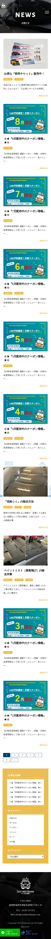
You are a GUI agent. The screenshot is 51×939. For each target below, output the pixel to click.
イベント (13, 832)
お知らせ (13, 818)
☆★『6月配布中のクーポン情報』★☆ (25, 792)
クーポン (13, 827)
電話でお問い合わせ (32, 932)
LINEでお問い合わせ (12, 932)
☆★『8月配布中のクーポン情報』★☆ (25, 783)
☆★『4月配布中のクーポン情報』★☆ (25, 802)
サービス (13, 823)
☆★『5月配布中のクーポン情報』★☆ (25, 797)
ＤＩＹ (12, 837)
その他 (12, 842)
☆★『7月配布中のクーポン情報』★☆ (25, 787)
